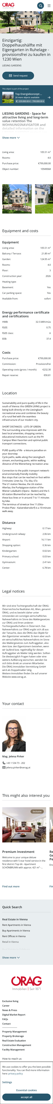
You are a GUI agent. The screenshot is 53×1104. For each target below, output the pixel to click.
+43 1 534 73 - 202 (15, 763)
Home (8, 5)
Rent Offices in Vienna (14, 936)
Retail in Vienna (10, 941)
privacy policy (15, 1073)
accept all (26, 1097)
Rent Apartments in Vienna (16, 925)
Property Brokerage (13, 1036)
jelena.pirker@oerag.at (18, 767)
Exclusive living (10, 1001)
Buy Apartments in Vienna (16, 930)
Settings (7, 1082)
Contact (6, 1023)
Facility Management (13, 1049)
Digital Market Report (13, 1014)
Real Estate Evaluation (14, 1040)
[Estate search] (40, 5)
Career (5, 1005)
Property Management (14, 1031)
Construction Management (16, 1045)
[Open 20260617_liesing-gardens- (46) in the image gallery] (17, 199)
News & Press (9, 1010)
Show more (9, 137)
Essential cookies (26, 1090)
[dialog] (26, 1083)
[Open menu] (49, 6)
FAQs (5, 1019)
